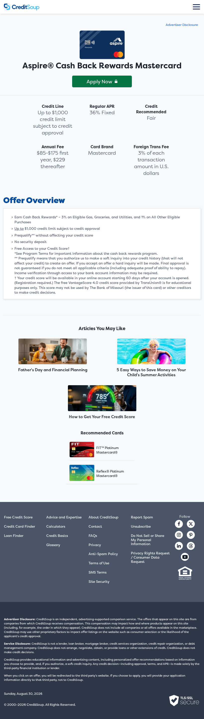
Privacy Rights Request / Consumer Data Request (150, 557)
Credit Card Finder (19, 526)
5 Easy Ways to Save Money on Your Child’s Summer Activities (151, 372)
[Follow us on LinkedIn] (179, 546)
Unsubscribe (141, 526)
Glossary (53, 544)
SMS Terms (97, 572)
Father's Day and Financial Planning (52, 369)
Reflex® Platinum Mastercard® (110, 473)
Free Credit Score (18, 517)
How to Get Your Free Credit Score (102, 416)
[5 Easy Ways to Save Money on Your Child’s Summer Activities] (151, 352)
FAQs (93, 535)
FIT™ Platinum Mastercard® (107, 450)
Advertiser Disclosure (182, 25)
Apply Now (99, 81)
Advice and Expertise (64, 517)
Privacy (95, 544)
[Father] (53, 352)
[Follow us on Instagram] (179, 535)
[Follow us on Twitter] (191, 524)
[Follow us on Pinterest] (191, 535)
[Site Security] (184, 701)
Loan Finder (13, 535)
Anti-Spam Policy (103, 553)
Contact (95, 526)
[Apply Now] (102, 45)
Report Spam (142, 517)
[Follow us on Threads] (191, 546)
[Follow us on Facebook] (179, 524)
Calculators (55, 526)
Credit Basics (57, 535)
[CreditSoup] (25, 7)
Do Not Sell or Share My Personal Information (147, 539)
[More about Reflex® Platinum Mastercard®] (88, 473)
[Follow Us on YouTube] (185, 557)
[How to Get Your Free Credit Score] (102, 398)
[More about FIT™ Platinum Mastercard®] (88, 450)
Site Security (99, 581)
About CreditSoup (103, 517)
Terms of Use (99, 563)
